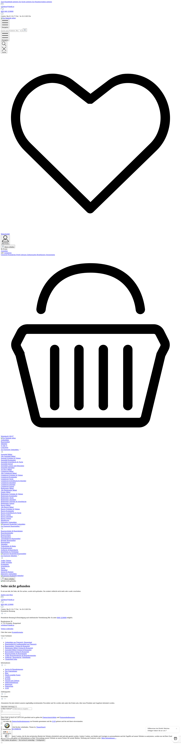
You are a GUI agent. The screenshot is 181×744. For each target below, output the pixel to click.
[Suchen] (21, 31)
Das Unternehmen (11, 671)
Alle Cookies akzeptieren (9, 740)
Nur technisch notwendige (26, 740)
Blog (6, 673)
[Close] (2, 742)
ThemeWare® (41, 727)
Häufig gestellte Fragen (12, 675)
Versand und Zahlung (12, 681)
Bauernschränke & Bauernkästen (16, 654)
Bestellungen (41, 255)
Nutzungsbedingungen (67, 717)
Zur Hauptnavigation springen (42, 2)
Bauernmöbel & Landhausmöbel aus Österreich (20, 644)
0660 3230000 (62, 617)
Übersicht (4, 255)
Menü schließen (9, 247)
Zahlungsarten (32, 255)
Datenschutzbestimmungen (21, 721)
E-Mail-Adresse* (7, 709)
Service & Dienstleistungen (14, 669)
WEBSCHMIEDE (15, 729)
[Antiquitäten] (13, 524)
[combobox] (10, 31)
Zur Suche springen (25, 2)
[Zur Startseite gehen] (8, 18)
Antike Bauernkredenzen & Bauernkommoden (20, 655)
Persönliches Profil (14, 255)
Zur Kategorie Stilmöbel (9, 556)
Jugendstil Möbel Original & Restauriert (18, 650)
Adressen (23, 255)
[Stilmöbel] (12, 576)
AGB (7, 688)
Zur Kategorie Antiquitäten (10, 450)
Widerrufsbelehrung (11, 682)
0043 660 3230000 (7, 11)
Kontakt (7, 679)
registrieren (8, 253)
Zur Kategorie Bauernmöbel (10, 526)
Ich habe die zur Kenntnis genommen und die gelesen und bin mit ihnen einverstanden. (43, 721)
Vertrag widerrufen (7, 629)
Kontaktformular (17, 632)
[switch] (7, 736)
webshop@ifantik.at (7, 6)
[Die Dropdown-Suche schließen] (25, 30)
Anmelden (4, 251)
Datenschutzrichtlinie (49, 717)
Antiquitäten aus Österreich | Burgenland (18, 642)
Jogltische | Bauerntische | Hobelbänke (17, 657)
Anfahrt (7, 677)
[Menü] (10, 723)
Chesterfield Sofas (11, 659)
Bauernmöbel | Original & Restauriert (17, 646)
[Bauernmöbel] (13, 554)
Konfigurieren (41, 740)
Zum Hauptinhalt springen (10, 2)
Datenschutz (9, 686)
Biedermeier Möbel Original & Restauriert (19, 648)
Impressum (8, 684)
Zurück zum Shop (7, 595)
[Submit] (2, 711)
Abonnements (50, 255)
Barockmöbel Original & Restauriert (17, 652)
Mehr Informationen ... (108, 738)
